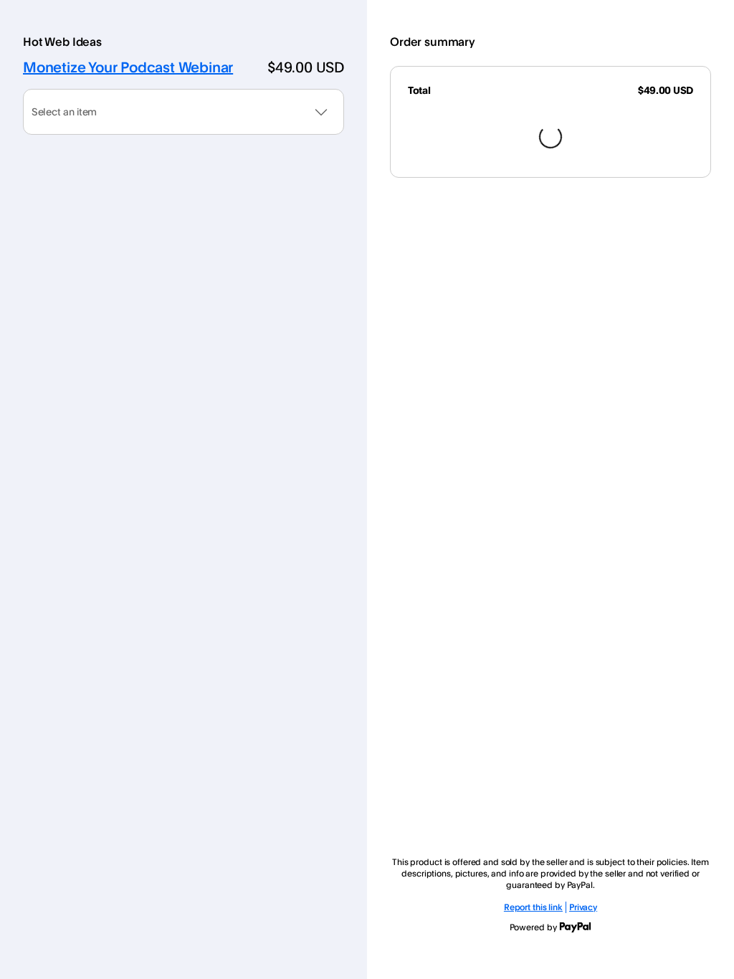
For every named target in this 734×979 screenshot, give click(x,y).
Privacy (583, 907)
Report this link (533, 907)
